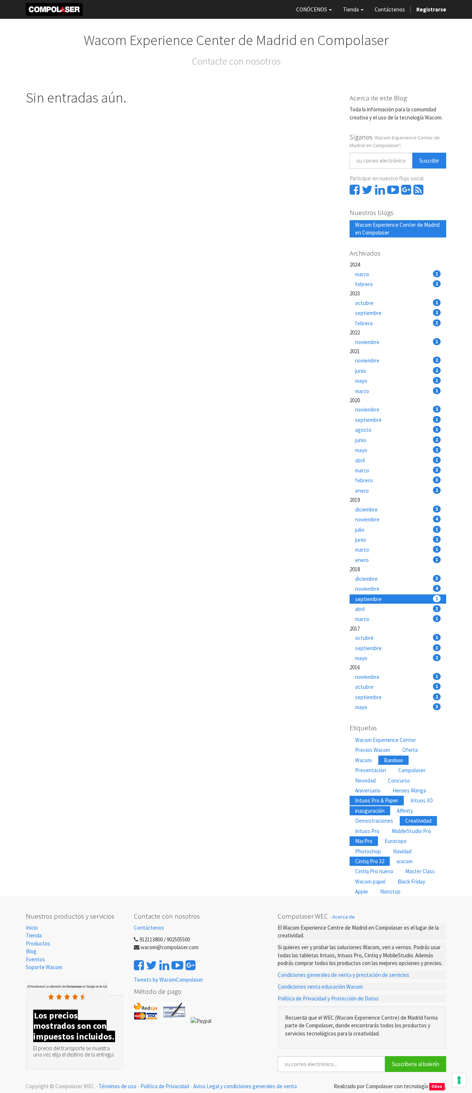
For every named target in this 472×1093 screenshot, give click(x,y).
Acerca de (343, 916)
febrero (396, 284)
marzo (396, 274)
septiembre (396, 312)
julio (396, 529)
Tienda (34, 935)
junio (396, 370)
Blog (31, 951)
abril (396, 460)
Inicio (32, 927)
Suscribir (429, 160)
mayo (396, 380)
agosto (396, 429)
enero (396, 490)
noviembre (396, 342)
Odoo (436, 1086)
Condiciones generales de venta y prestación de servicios (343, 974)
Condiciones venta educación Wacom (320, 986)
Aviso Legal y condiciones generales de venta (245, 1086)
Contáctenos (149, 927)
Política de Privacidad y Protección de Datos (328, 998)
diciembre (396, 509)
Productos (38, 943)
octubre (396, 302)
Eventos (36, 959)
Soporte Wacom (44, 967)
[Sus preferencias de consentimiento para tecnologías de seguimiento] (459, 1080)
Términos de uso (117, 1086)
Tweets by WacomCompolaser (168, 979)
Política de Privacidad (164, 1086)
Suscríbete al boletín (415, 1064)
